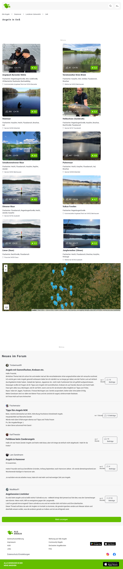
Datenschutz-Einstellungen (18, 554)
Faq (50, 549)
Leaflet (34, 310)
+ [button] (5, 266)
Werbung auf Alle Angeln (58, 539)
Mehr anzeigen (61, 519)
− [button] (5, 269)
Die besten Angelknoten (57, 545)
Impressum (11, 542)
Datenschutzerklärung (15, 539)
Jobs (9, 549)
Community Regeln (56, 542)
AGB (9, 545)
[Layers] (6, 307)
